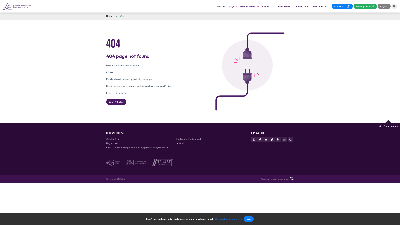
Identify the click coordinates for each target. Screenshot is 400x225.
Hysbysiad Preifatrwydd (189, 139)
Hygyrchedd (112, 143)
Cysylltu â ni (112, 139)
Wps (122, 16)
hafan (124, 92)
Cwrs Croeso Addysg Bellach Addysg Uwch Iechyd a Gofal (137, 147)
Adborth (180, 143)
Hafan (221, 6)
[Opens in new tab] (292, 178)
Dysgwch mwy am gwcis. (229, 219)
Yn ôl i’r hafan (116, 101)
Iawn (248, 219)
